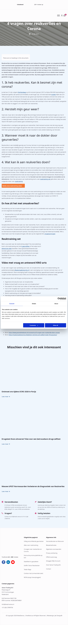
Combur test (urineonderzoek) (33, 573)
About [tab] (56, 303)
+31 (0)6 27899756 (7, 607)
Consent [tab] (11, 303)
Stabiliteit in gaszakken (31, 561)
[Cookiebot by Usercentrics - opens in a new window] (59, 298)
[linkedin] (8, 562)
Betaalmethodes (51, 545)
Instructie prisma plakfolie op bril (33, 556)
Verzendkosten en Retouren (55, 541)
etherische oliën (7, 248)
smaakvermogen (49, 234)
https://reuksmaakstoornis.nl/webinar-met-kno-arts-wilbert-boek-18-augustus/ (33, 335)
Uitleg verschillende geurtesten (34, 541)
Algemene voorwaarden (53, 549)
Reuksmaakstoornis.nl (22, 270)
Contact (48, 569)
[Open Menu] (59, 15)
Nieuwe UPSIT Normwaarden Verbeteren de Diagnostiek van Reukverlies (33, 486)
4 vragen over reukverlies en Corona (33, 550)
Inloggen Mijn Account (53, 561)
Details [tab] (34, 303)
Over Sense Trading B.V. (53, 565)
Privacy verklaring (51, 553)
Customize (33, 325)
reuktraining (19, 181)
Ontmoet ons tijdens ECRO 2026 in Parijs (19, 391)
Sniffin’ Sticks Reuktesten (32, 565)
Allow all (55, 325)
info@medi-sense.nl (8, 604)
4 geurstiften (25, 246)
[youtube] (13, 562)
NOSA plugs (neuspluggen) (32, 577)
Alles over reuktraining (31, 545)
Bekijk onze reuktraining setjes (12, 186)
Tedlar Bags (27, 569)
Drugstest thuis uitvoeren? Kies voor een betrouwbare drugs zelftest (31, 439)
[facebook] (3, 562)
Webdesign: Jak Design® (54, 615)
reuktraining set (45, 179)
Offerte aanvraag (51, 557)
